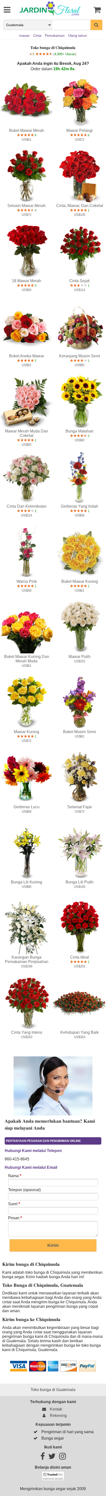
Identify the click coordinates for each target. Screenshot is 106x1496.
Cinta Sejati (79, 281)
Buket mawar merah (26, 130)
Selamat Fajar (79, 807)
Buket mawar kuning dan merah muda (26, 658)
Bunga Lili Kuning (26, 882)
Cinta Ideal (79, 957)
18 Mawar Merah (26, 281)
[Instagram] (62, 1458)
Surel (14, 1204)
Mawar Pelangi (79, 130)
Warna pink (27, 581)
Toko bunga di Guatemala (53, 1390)
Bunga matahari (79, 431)
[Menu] (3, 9)
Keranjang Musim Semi (79, 356)
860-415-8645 (17, 1159)
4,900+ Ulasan (64, 54)
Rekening (57, 1415)
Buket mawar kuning (79, 581)
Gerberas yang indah (79, 506)
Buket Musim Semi (79, 732)
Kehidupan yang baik (79, 1032)
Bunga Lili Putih (79, 882)
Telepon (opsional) (24, 1190)
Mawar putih (79, 656)
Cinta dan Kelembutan (27, 506)
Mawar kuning (26, 732)
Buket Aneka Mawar (26, 356)
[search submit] (96, 25)
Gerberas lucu (26, 807)
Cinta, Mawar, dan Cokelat (79, 206)
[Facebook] (42, 1458)
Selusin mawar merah (26, 206)
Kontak (55, 1409)
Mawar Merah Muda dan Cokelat (26, 433)
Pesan (15, 1218)
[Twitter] (52, 1458)
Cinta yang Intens (26, 1032)
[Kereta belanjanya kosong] (95, 9)
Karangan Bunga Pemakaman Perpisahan (26, 959)
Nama (14, 1176)
